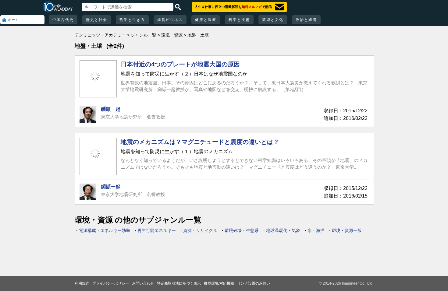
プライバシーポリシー (110, 283)
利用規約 (82, 283)
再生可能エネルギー (156, 230)
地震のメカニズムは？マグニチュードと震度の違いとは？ (200, 141)
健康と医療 (205, 20)
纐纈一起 (110, 109)
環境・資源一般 (347, 230)
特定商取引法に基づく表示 (179, 283)
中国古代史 (63, 20)
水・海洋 (316, 230)
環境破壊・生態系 (242, 230)
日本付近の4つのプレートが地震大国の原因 (180, 64)
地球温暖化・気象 (283, 230)
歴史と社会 (96, 20)
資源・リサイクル (200, 230)
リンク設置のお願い (253, 283)
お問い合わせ (143, 283)
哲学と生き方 (132, 20)
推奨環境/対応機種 (219, 283)
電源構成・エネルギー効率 (104, 230)
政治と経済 (306, 20)
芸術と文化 (272, 20)
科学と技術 (239, 20)
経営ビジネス (170, 20)
